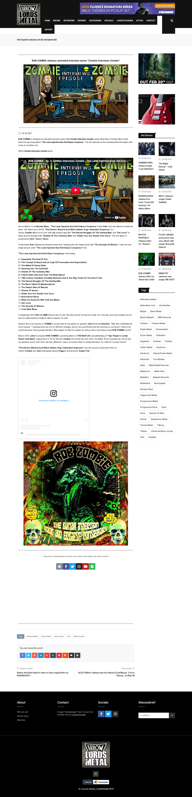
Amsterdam (164, 305)
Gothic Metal (146, 347)
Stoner (143, 419)
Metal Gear (159, 371)
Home (47, 21)
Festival (157, 341)
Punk (163, 407)
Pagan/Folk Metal (148, 395)
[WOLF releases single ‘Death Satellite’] (167, 182)
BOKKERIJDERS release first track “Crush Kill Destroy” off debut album (146, 202)
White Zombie (79, 636)
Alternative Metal (148, 299)
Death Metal (146, 329)
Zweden (152, 437)
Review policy (23, 716)
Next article (127, 668)
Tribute (143, 431)
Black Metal (155, 311)
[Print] (77, 655)
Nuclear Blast (46, 636)
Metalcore (145, 371)
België (143, 311)
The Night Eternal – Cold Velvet (165, 166)
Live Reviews (95, 21)
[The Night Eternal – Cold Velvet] (167, 149)
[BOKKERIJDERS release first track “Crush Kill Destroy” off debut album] (146, 182)
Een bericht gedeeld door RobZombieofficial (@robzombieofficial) (54, 434)
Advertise (21, 720)
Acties (139, 21)
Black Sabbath (147, 317)
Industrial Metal (32, 636)
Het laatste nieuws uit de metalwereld (37, 39)
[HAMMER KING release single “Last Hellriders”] (146, 149)
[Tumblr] (53, 655)
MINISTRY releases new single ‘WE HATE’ (167, 276)
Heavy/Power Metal (162, 353)
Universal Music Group (162, 431)
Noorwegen (159, 383)
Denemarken (162, 329)
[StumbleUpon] (47, 655)
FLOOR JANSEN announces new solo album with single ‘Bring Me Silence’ (166, 240)
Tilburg (160, 425)
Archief (49, 30)
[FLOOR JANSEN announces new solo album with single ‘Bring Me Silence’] (167, 221)
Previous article (26, 668)
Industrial (144, 359)
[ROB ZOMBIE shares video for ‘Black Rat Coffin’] (146, 259)
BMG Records (164, 317)
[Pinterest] (59, 655)
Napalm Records (161, 377)
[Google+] (35, 655)
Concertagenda (125, 21)
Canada (143, 323)
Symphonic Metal (159, 419)
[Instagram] (79, 566)
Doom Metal (146, 335)
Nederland (145, 383)
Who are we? (22, 712)
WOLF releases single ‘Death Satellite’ (166, 199)
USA (68, 636)
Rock (142, 413)
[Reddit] (65, 655)
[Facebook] (66, 566)
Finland (168, 341)
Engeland (144, 341)
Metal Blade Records (159, 365)
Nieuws (56, 21)
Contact (150, 21)
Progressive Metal (149, 401)
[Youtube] (85, 566)
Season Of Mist (156, 413)
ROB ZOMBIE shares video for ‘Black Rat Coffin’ (146, 276)
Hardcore (160, 347)
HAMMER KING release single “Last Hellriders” (146, 165)
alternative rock (147, 305)
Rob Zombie (59, 636)
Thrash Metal (146, 425)
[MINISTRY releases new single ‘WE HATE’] (167, 259)
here (85, 248)
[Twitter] (72, 566)
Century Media (158, 323)
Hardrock (144, 353)
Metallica (144, 377)
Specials (109, 21)
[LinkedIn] (41, 655)
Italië (142, 365)
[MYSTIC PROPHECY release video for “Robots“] (146, 221)
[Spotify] (92, 566)
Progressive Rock (148, 407)
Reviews (82, 21)
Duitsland (160, 335)
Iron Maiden (159, 359)
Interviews (69, 21)
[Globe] (59, 566)
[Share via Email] (71, 655)
